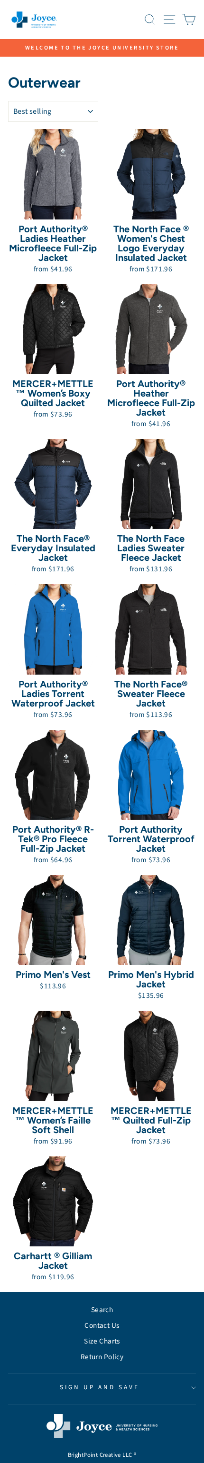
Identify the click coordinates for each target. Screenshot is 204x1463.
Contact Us (101, 1325)
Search (102, 1309)
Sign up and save (99, 1387)
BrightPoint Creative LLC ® (102, 1455)
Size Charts (102, 1341)
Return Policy (102, 1357)
